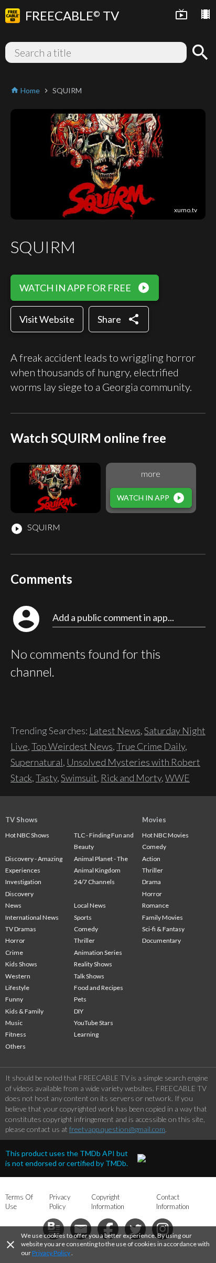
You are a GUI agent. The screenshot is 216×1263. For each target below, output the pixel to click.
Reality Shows (93, 964)
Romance (155, 905)
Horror (15, 940)
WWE (177, 777)
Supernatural (36, 762)
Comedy (86, 929)
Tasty (46, 777)
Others (15, 1046)
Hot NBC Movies (165, 835)
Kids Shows (21, 964)
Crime (14, 952)
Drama (151, 882)
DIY (78, 1011)
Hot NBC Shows (27, 835)
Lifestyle (17, 988)
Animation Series (98, 952)
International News (32, 917)
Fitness (15, 1034)
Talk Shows (89, 976)
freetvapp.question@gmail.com (117, 1129)
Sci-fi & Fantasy (163, 929)
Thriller (84, 940)
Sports (83, 917)
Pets (80, 999)
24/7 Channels (94, 882)
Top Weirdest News (72, 746)
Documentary (161, 940)
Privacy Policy (51, 1253)
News (13, 905)
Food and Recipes (98, 988)
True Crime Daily (150, 746)
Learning (86, 1034)
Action (151, 859)
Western (17, 976)
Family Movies (162, 917)
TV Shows (21, 819)
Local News (90, 905)
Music (14, 1023)
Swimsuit (79, 777)
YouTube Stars (93, 1023)
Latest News (115, 730)
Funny (14, 999)
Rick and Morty (131, 777)
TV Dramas (20, 929)
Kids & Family (24, 1011)
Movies (154, 819)
